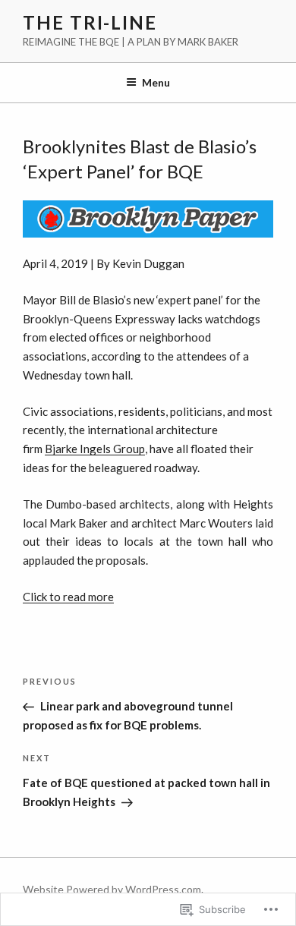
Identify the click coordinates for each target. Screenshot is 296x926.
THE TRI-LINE (90, 22)
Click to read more (68, 596)
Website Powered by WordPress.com (112, 889)
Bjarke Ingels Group (95, 448)
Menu (156, 82)
